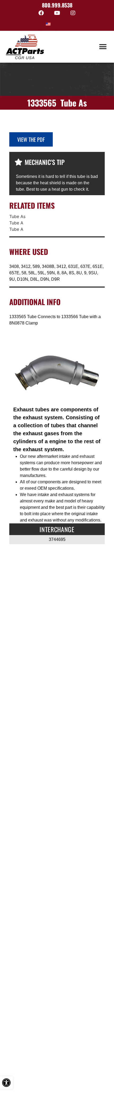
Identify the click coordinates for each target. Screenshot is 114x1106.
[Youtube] (57, 13)
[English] (48, 24)
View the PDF (31, 139)
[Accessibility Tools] (6, 1082)
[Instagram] (73, 13)
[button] (103, 47)
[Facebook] (41, 13)
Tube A (16, 222)
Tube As (17, 216)
